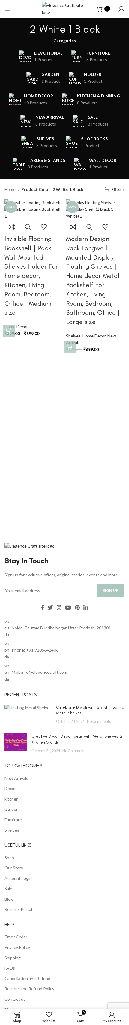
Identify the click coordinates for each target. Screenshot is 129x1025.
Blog (8, 899)
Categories (64, 41)
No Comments (99, 721)
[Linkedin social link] (86, 607)
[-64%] (32, 202)
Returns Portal (18, 909)
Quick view (27, 226)
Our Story (13, 867)
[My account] (122, 9)
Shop (9, 857)
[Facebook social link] (42, 607)
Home (10, 189)
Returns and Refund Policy (29, 988)
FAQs (9, 967)
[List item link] (64, 650)
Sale (8, 888)
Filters (117, 189)
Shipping (12, 957)
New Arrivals (16, 778)
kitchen (11, 798)
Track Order (15, 936)
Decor (10, 788)
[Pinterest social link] (77, 607)
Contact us (15, 999)
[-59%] (91, 202)
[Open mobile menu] (8, 9)
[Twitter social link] (50, 607)
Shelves (73, 335)
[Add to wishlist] (43, 226)
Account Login (18, 878)
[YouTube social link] (68, 607)
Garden (11, 809)
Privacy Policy (17, 947)
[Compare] (12, 226)
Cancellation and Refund (27, 978)
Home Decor (94, 335)
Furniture (13, 819)
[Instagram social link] (59, 607)
